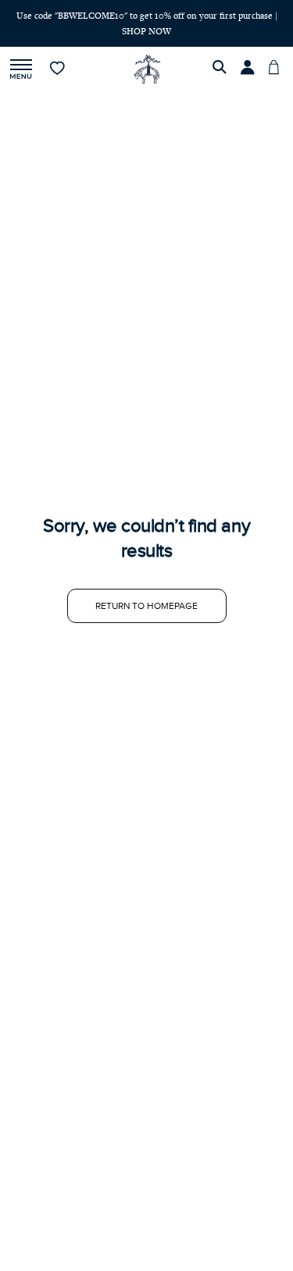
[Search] (222, 69)
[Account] (250, 69)
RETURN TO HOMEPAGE (146, 605)
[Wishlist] (58, 69)
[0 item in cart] (278, 69)
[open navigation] (21, 69)
